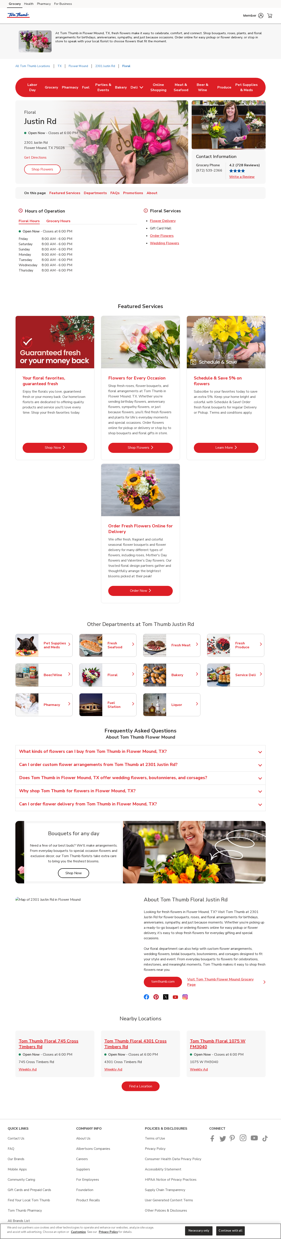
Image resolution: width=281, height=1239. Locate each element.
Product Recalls (88, 1200)
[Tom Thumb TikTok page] (265, 1140)
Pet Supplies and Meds (56, 645)
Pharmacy (44, 4)
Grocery (15, 4)
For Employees (87, 1179)
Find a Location (144, 1086)
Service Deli (247, 675)
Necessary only (199, 1231)
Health (29, 4)
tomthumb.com (166, 981)
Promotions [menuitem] (133, 193)
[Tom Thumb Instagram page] (243, 1140)
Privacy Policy (155, 1149)
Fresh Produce (247, 645)
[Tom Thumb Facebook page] (213, 1140)
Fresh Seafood (120, 645)
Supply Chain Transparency (165, 1190)
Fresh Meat (183, 645)
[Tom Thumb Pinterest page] (233, 1140)
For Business (63, 4)
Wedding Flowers (164, 243)
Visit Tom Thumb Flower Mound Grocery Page (225, 982)
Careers (82, 1159)
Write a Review (242, 176)
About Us (83, 1138)
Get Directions (35, 157)
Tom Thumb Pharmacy (25, 1210)
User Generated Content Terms (169, 1200)
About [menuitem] (152, 193)
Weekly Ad (28, 1069)
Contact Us (16, 1138)
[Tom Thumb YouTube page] (254, 1140)
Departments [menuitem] (95, 193)
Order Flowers (162, 235)
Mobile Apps (17, 1169)
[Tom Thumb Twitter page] (222, 1140)
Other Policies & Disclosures (166, 1210)
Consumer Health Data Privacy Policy (173, 1159)
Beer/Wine (56, 675)
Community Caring (21, 1179)
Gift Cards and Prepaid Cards (29, 1190)
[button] (253, 15)
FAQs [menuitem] (115, 193)
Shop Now (66, 447)
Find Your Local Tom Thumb (29, 1200)
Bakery (183, 675)
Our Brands (16, 1159)
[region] (140, 1231)
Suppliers (83, 1169)
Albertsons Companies (93, 1149)
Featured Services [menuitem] (64, 193)
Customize (78, 1232)
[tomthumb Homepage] (18, 15)
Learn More (236, 447)
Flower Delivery (163, 220)
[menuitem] (32, 87)
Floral (120, 675)
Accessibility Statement (163, 1169)
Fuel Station (120, 705)
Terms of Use (155, 1138)
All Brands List (19, 1221)
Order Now (151, 590)
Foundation (84, 1190)
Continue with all (230, 1231)
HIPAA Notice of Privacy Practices (170, 1179)
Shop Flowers (42, 169)
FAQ (11, 1149)
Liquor (183, 705)
